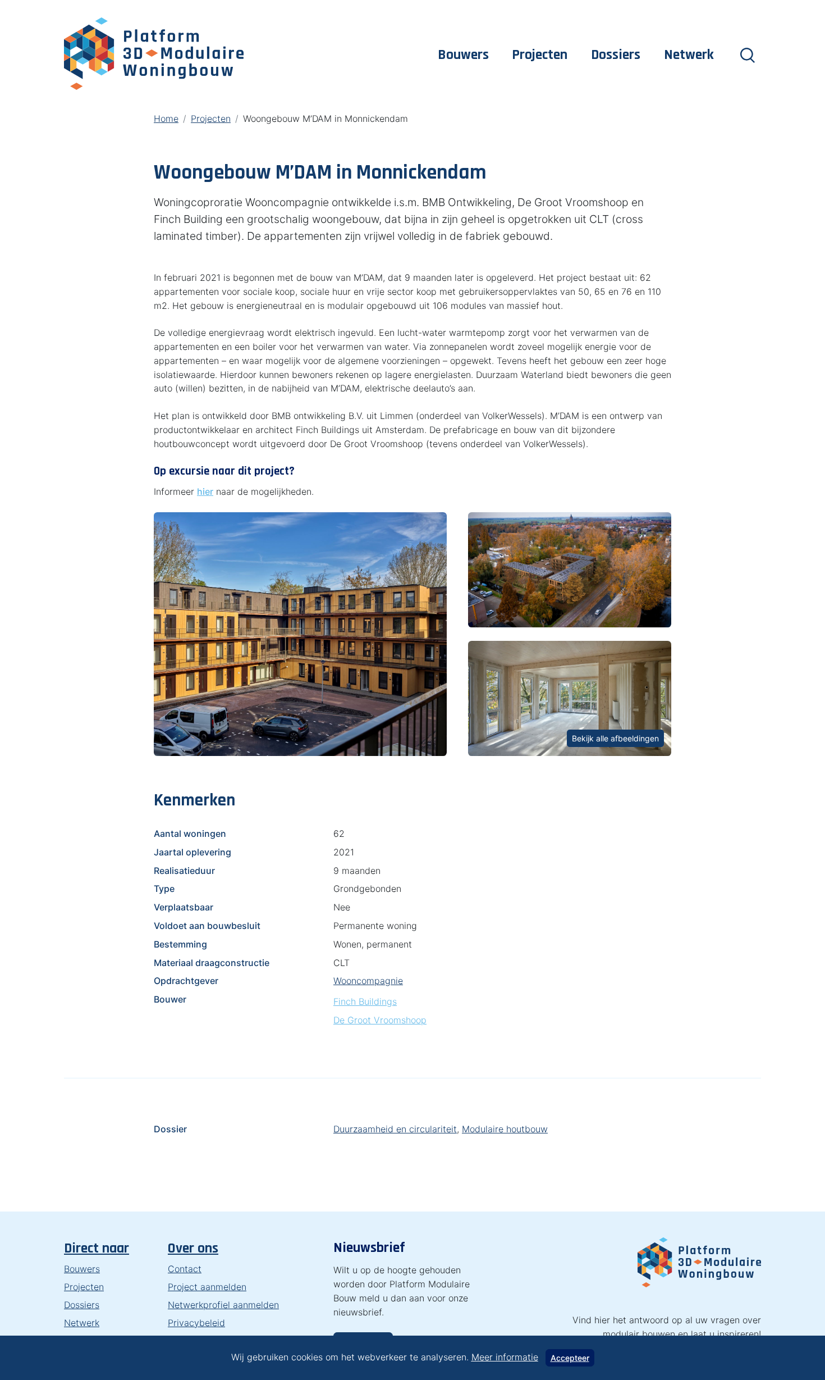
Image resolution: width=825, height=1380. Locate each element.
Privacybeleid (196, 1322)
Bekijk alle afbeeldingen (615, 738)
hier (205, 491)
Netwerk (689, 54)
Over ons (193, 1248)
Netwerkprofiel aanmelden (223, 1304)
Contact (184, 1268)
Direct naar (96, 1248)
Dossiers (615, 54)
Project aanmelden (207, 1286)
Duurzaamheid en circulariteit (395, 1129)
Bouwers (463, 54)
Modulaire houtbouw (505, 1129)
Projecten (539, 54)
